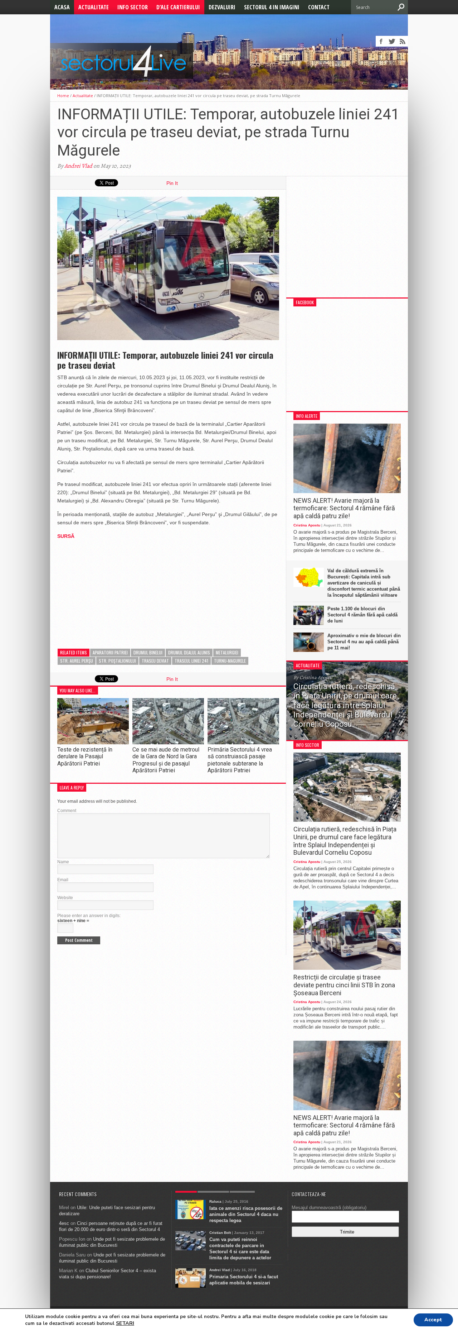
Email (62, 879)
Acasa (62, 7)
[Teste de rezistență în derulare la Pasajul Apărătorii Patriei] (93, 743)
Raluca (215, 1201)
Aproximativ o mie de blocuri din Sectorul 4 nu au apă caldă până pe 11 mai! (364, 641)
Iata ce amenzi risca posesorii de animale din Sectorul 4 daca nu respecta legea (245, 1214)
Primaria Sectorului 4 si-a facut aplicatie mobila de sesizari (243, 1279)
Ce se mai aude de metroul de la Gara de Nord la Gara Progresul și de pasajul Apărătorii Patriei (165, 760)
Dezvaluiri (222, 7)
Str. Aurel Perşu (76, 661)
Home (63, 95)
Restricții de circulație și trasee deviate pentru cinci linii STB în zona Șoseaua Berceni (344, 984)
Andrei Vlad (78, 166)
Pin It (172, 183)
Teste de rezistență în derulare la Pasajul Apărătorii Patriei (84, 756)
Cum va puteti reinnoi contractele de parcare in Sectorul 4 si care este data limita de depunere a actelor (240, 1248)
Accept (433, 1319)
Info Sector (132, 7)
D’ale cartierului (178, 7)
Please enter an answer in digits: (89, 915)
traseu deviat (155, 661)
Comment (66, 810)
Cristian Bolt (220, 1233)
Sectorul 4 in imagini (271, 7)
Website (65, 897)
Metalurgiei (227, 652)
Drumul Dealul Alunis (189, 652)
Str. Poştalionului (117, 661)
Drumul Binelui (147, 652)
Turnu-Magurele (230, 661)
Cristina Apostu (306, 525)
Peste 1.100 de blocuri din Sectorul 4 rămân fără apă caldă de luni (362, 615)
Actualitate (93, 7)
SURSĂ (65, 536)
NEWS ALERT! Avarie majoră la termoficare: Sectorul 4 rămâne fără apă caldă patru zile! (344, 508)
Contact (319, 7)
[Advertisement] (111, 590)
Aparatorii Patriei (110, 652)
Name (63, 861)
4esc (64, 1223)
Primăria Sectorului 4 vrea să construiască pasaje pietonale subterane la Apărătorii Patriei (240, 760)
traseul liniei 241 (191, 661)
